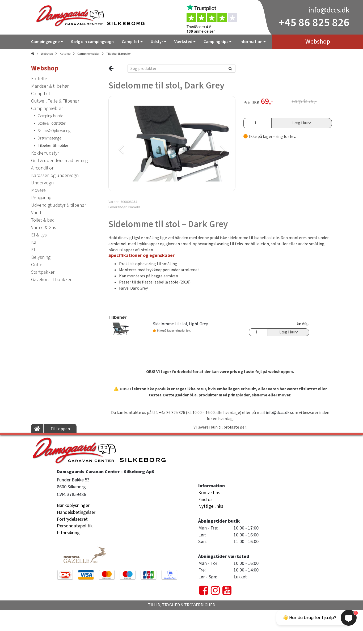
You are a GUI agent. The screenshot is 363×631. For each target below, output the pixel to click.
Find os (205, 499)
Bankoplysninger (73, 505)
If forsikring (68, 533)
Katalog (65, 54)
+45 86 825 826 (314, 23)
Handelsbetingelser (76, 512)
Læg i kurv (301, 123)
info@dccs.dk (328, 10)
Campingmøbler (88, 54)
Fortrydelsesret (72, 519)
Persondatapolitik (74, 526)
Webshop (47, 54)
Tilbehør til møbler (118, 54)
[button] (140, 143)
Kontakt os (209, 492)
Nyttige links (210, 506)
